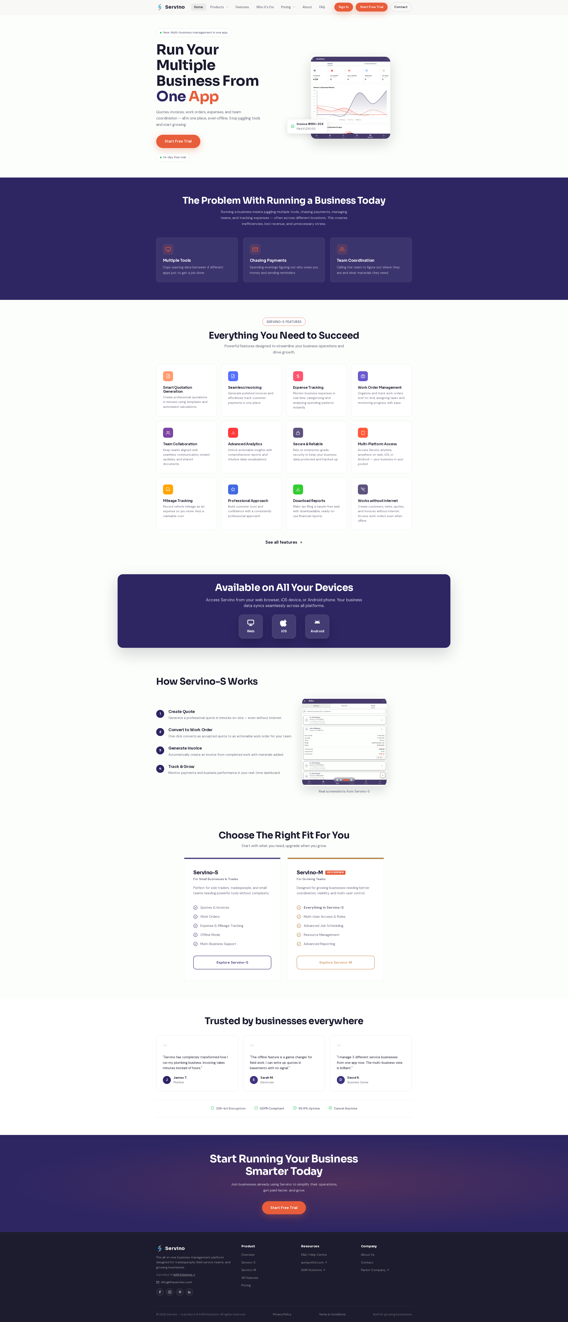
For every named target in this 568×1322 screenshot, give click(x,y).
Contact (401, 7)
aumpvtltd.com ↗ (314, 1262)
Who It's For (265, 7)
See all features (281, 542)
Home (198, 7)
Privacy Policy (282, 1314)
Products (217, 7)
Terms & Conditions (332, 1314)
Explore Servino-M (336, 962)
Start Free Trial (371, 7)
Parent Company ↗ (375, 1270)
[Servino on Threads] (179, 1292)
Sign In (344, 7)
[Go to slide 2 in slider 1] (341, 780)
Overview (247, 1255)
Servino (175, 7)
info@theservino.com (176, 1282)
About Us (368, 1255)
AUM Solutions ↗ (184, 1275)
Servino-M (248, 1270)
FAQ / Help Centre (314, 1255)
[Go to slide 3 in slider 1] (344, 780)
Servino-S (248, 1262)
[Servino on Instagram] (170, 1292)
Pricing (286, 7)
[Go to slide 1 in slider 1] (337, 780)
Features (242, 7)
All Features (249, 1278)
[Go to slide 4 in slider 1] (349, 780)
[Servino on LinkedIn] (189, 1292)
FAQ (322, 7)
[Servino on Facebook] (160, 1292)
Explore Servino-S (232, 962)
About (307, 7)
